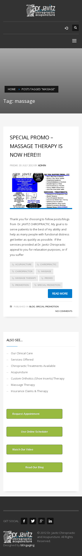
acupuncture (23, 264)
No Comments (63, 311)
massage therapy (25, 278)
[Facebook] (24, 521)
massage (46, 271)
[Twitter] (33, 521)
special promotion (49, 285)
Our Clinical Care (22, 353)
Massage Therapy (23, 385)
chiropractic (48, 264)
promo (49, 278)
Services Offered (22, 359)
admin (42, 165)
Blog (32, 307)
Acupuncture (19, 372)
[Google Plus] (41, 521)
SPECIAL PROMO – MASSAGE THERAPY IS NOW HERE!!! (36, 146)
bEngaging (27, 545)
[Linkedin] (50, 521)
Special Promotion (47, 307)
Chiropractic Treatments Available (33, 366)
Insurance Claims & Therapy (29, 391)
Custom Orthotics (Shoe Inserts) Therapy (38, 378)
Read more (60, 293)
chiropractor (23, 271)
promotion (22, 285)
